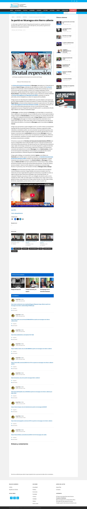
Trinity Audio (23, 81)
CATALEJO (52, 10)
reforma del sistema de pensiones (21, 85)
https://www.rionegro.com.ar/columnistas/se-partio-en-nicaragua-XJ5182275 (29, 407)
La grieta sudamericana (67, 42)
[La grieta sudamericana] (59, 44)
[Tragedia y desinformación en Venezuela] (59, 51)
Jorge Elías (13, 210)
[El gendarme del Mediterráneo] (59, 66)
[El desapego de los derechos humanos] (47, 283)
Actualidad (35, 487)
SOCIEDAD (39, 10)
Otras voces (35, 503)
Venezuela (14, 251)
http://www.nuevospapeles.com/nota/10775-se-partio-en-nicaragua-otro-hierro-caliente (31, 420)
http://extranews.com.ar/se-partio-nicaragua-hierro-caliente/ (25, 377)
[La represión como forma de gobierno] (46, 237)
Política (21, 30)
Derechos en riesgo (66, 35)
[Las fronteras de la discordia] (59, 30)
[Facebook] (72, 1)
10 (24, 30)
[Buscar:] (70, 12)
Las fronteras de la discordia (66, 29)
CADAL (10, 487)
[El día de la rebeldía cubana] (59, 73)
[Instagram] (74, 1)
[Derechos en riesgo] (59, 37)
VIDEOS (58, 10)
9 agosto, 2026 (65, 53)
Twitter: (13, 213)
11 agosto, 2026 (65, 44)
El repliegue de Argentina (68, 85)
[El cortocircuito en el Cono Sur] (59, 23)
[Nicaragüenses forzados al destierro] (32, 237)
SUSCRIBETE (73, 10)
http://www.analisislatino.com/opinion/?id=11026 (22, 334)
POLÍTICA (25, 10)
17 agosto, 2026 (65, 31)
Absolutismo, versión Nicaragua (17, 241)
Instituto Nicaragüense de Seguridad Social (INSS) (25, 95)
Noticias (19, 17)
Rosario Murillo (47, 248)
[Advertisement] (55, 5)
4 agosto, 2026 (65, 60)
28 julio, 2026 (65, 74)
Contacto (58, 489)
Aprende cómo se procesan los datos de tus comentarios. (41, 474)
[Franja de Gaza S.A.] (18, 283)
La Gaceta (49, 87)
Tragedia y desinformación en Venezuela (66, 51)
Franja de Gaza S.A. (16, 289)
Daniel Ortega (17, 248)
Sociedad (35, 494)
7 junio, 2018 (15, 30)
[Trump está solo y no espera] (32, 283)
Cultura (34, 496)
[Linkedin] (77, 1)
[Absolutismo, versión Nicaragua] (17, 237)
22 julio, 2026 (65, 87)
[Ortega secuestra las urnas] (59, 59)
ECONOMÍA (32, 10)
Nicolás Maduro (33, 248)
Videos (34, 501)
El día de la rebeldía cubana (66, 72)
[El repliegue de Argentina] (59, 87)
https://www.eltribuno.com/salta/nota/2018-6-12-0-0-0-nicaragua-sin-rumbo (28, 434)
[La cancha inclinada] (59, 80)
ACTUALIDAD (18, 10)
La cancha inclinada (67, 78)
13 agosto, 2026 (65, 37)
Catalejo (34, 499)
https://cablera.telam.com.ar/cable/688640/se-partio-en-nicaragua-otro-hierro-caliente (31, 348)
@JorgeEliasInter (19, 213)
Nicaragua (25, 248)
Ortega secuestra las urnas (67, 58)
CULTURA (45, 10)
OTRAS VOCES (65, 10)
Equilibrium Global (13, 489)
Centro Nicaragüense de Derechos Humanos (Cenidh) (24, 104)
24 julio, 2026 (65, 80)
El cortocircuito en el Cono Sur (68, 22)
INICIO (11, 10)
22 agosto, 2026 (65, 24)
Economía (35, 492)
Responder (14, 310)
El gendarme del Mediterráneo (66, 65)
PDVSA (40, 248)
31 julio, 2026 (65, 67)
